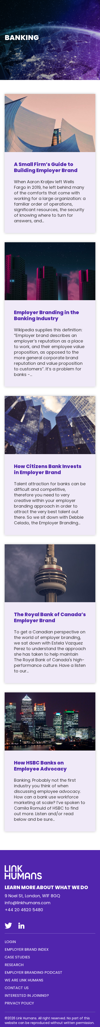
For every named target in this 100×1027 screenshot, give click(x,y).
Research (14, 964)
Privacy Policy (19, 1003)
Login (10, 941)
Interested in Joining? (27, 995)
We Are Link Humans (24, 980)
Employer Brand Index (27, 949)
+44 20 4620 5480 (24, 910)
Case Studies (17, 957)
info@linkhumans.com (27, 903)
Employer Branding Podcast (33, 972)
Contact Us (17, 987)
